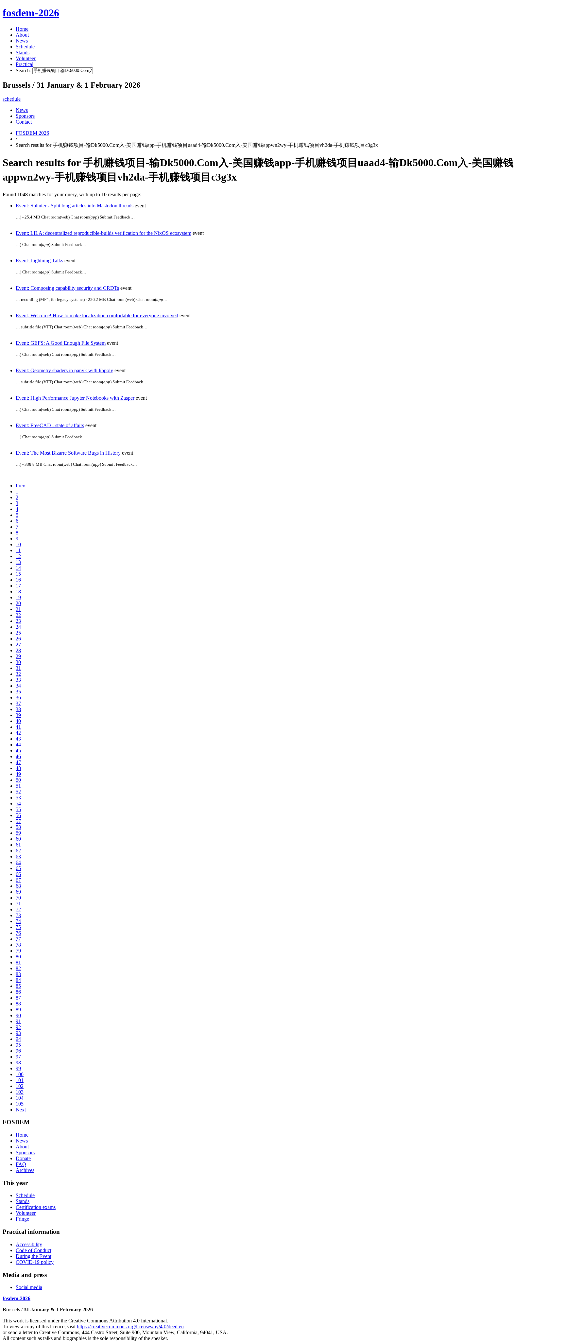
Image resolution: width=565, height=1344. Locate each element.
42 (18, 733)
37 (18, 703)
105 (20, 1104)
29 (18, 656)
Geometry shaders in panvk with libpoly (64, 370)
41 (18, 727)
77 (18, 939)
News (22, 41)
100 (20, 1074)
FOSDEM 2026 (32, 133)
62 (18, 850)
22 (18, 615)
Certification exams (36, 1207)
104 (20, 1098)
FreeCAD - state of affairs (50, 425)
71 (18, 903)
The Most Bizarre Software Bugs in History (68, 453)
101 (20, 1080)
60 (18, 839)
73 (18, 915)
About (22, 35)
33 (18, 680)
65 (18, 868)
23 (18, 621)
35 (18, 691)
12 (18, 556)
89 (18, 1009)
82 (18, 968)
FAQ (21, 1164)
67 (18, 880)
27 (18, 644)
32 (18, 674)
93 (18, 1033)
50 (18, 780)
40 (18, 721)
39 (18, 715)
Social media (29, 1287)
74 (18, 921)
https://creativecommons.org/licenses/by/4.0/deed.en (130, 1326)
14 (18, 568)
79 (18, 950)
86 (18, 992)
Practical (24, 64)
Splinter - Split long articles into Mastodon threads (74, 205)
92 (18, 1027)
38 (18, 709)
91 (18, 1021)
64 (18, 862)
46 (18, 756)
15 (18, 574)
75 (18, 927)
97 (18, 1056)
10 (18, 544)
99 (18, 1068)
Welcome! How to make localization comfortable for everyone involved (97, 315)
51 (18, 786)
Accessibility (29, 1244)
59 (18, 833)
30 (18, 662)
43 (18, 739)
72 (18, 909)
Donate (23, 1158)
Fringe (22, 1219)
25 (18, 633)
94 (18, 1039)
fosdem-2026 (31, 13)
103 (20, 1092)
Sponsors (25, 116)
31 (18, 668)
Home (22, 29)
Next (21, 1109)
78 (18, 945)
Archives (25, 1170)
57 (18, 821)
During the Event (33, 1256)
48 (18, 768)
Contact (24, 122)
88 (18, 1003)
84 (18, 980)
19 (18, 597)
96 (18, 1051)
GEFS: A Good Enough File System (61, 343)
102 (20, 1086)
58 (18, 827)
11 (18, 550)
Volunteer (26, 58)
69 (18, 892)
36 (18, 697)
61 (18, 844)
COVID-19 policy (35, 1262)
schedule (12, 99)
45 (18, 750)
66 (18, 874)
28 (18, 650)
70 (18, 897)
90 (18, 1015)
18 (18, 591)
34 (18, 686)
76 (18, 933)
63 (18, 856)
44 (18, 744)
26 (18, 638)
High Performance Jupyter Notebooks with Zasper (75, 398)
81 (18, 962)
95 (18, 1045)
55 (18, 809)
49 (18, 774)
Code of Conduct (33, 1250)
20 (18, 603)
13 (18, 562)
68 (18, 886)
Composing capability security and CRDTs (67, 288)
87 (18, 998)
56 (18, 815)
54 (18, 803)
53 (18, 797)
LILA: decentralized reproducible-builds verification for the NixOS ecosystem (103, 233)
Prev (20, 485)
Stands (22, 52)
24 (18, 627)
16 (18, 580)
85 (18, 986)
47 (18, 762)
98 (18, 1062)
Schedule (25, 46)
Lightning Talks (39, 260)
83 (18, 974)
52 (18, 791)
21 (18, 609)
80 (18, 956)
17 (18, 585)
